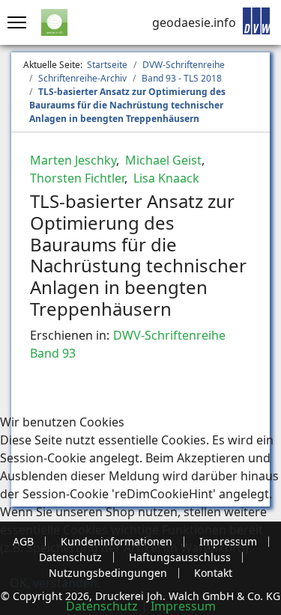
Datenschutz (102, 606)
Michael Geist (162, 160)
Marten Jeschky (73, 160)
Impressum (183, 606)
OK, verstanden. (55, 583)
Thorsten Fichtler (77, 178)
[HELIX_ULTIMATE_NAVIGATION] (13, 22)
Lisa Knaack (164, 178)
